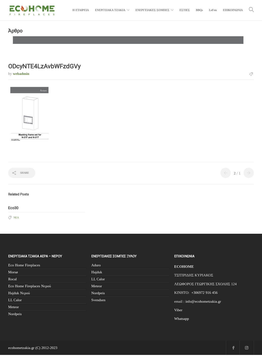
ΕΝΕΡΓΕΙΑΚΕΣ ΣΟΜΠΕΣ (152, 10)
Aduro (96, 265)
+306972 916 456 (204, 293)
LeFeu (213, 10)
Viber (178, 310)
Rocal (12, 279)
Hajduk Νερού (19, 293)
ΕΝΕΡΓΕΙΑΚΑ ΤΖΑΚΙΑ (110, 10)
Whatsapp (181, 319)
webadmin (21, 74)
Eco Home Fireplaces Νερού (29, 286)
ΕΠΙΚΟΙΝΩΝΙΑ (233, 10)
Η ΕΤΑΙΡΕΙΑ (80, 10)
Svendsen (98, 300)
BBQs (199, 10)
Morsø (13, 272)
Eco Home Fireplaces (24, 265)
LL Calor (15, 300)
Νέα (16, 217)
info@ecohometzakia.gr (203, 301)
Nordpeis (15, 314)
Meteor (13, 307)
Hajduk (96, 272)
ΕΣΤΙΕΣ (185, 10)
